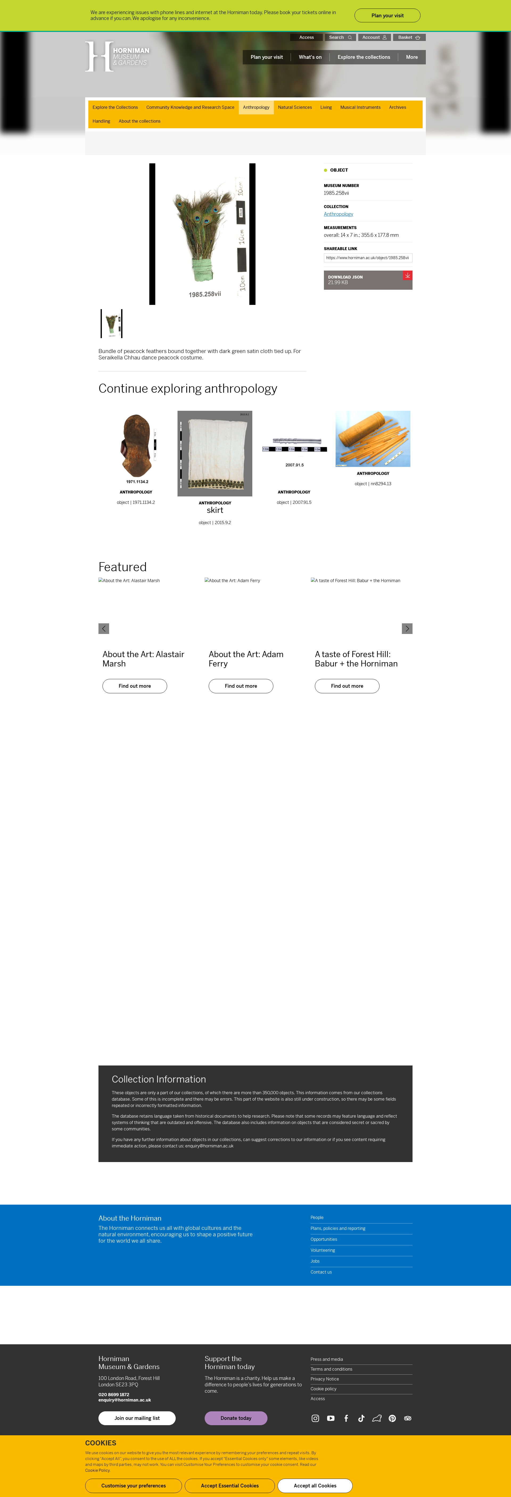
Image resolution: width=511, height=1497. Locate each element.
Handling (101, 121)
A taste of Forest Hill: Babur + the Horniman (356, 659)
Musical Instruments (360, 107)
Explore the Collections (115, 107)
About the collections (139, 121)
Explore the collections (364, 57)
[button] (351, 37)
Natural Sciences (295, 107)
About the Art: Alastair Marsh (143, 659)
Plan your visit (267, 57)
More (412, 57)
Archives (397, 107)
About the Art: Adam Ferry (246, 659)
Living (326, 107)
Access (306, 37)
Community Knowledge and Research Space (190, 107)
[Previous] (103, 628)
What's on (310, 57)
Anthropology (256, 107)
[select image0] (111, 323)
